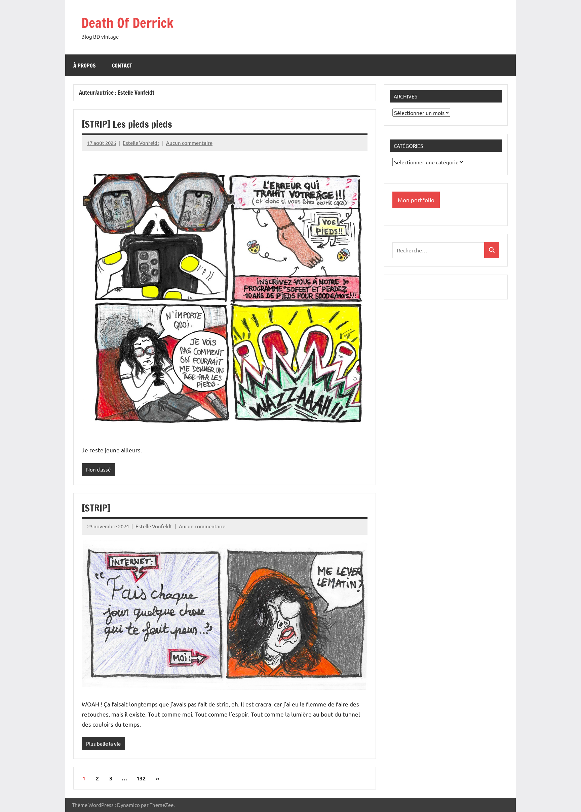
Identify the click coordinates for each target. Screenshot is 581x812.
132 (141, 778)
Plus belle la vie (103, 743)
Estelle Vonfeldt (141, 142)
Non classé (98, 469)
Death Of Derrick (127, 22)
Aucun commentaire (189, 142)
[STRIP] (96, 508)
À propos (84, 65)
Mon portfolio (416, 199)
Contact (122, 65)
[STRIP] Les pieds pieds (127, 124)
